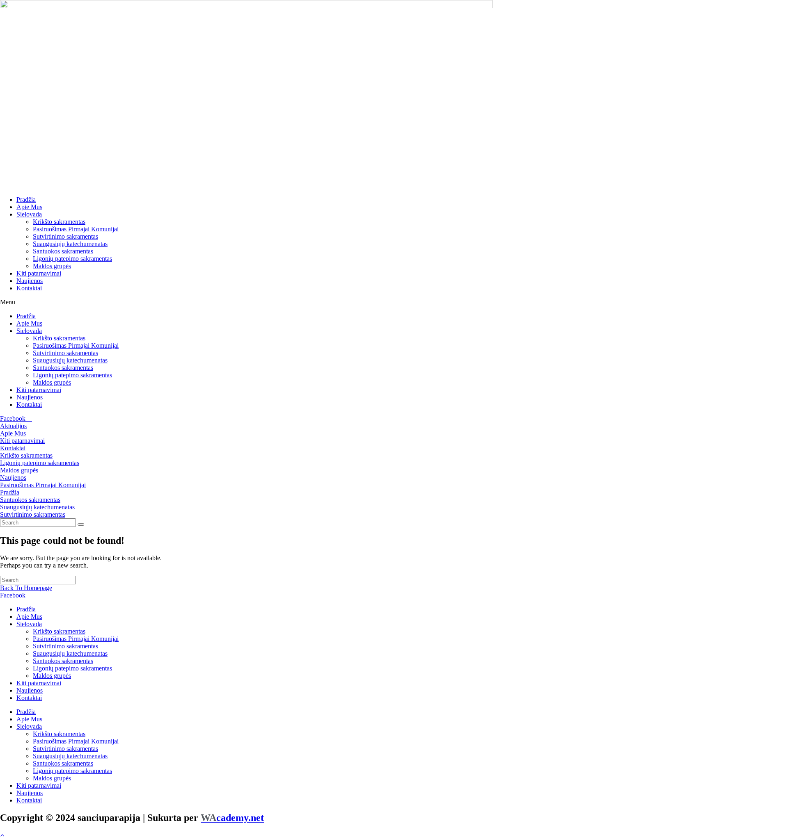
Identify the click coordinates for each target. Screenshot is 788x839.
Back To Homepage (26, 587)
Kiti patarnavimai (38, 273)
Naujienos (29, 280)
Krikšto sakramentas (59, 221)
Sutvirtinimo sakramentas (65, 236)
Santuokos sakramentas (63, 251)
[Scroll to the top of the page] (2, 835)
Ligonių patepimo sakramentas (72, 258)
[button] (394, 302)
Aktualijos (13, 425)
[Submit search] (81, 524)
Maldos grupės (52, 265)
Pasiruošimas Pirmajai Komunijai (76, 229)
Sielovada (29, 214)
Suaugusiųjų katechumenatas (70, 243)
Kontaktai (29, 288)
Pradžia (26, 199)
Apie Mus (29, 206)
